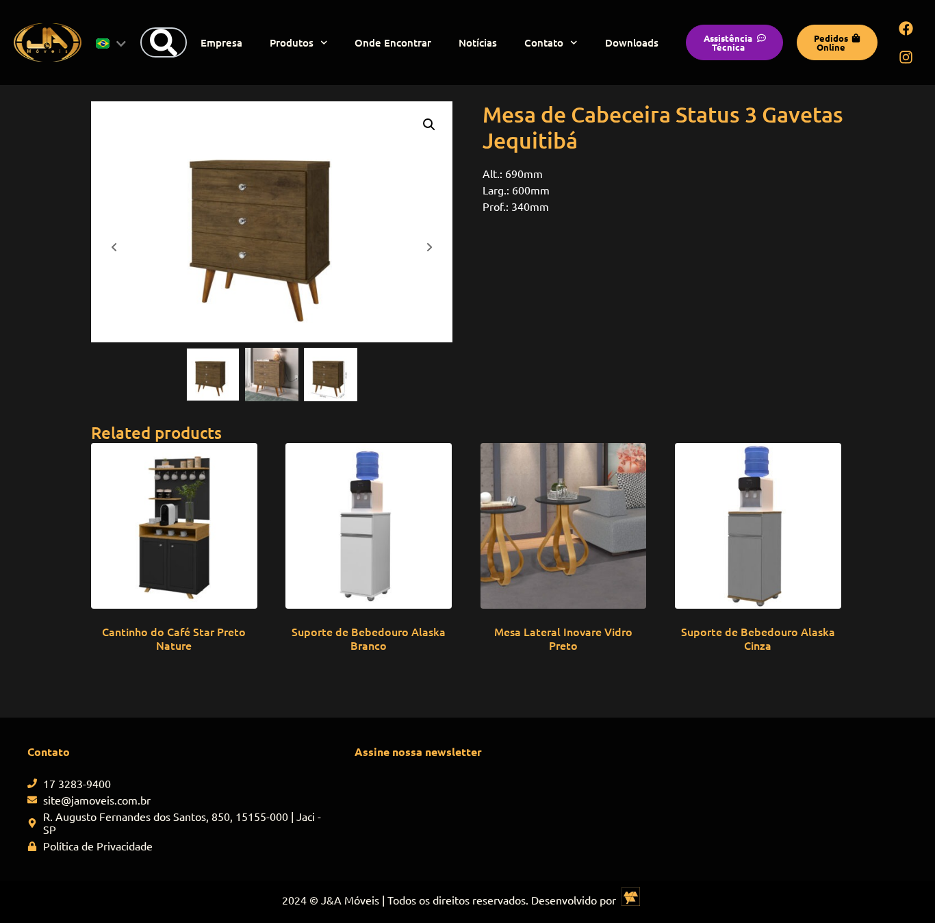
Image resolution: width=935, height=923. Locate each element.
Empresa (221, 42)
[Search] (163, 42)
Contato (543, 42)
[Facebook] (906, 28)
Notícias (478, 42)
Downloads (631, 42)
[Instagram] (906, 56)
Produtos (291, 42)
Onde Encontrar (393, 42)
